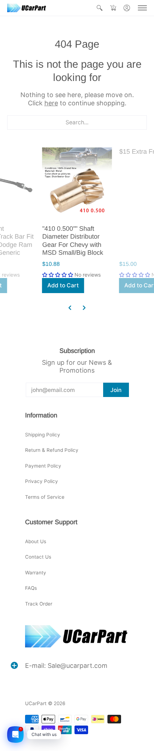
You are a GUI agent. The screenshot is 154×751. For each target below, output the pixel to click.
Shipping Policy (42, 434)
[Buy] (77, 182)
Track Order (38, 604)
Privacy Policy (41, 481)
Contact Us (38, 557)
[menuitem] (99, 8)
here (51, 103)
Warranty (35, 572)
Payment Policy (43, 466)
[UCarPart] (27, 8)
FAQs (31, 588)
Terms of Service (44, 497)
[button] (99, 8)
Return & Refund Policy (51, 450)
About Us (35, 541)
